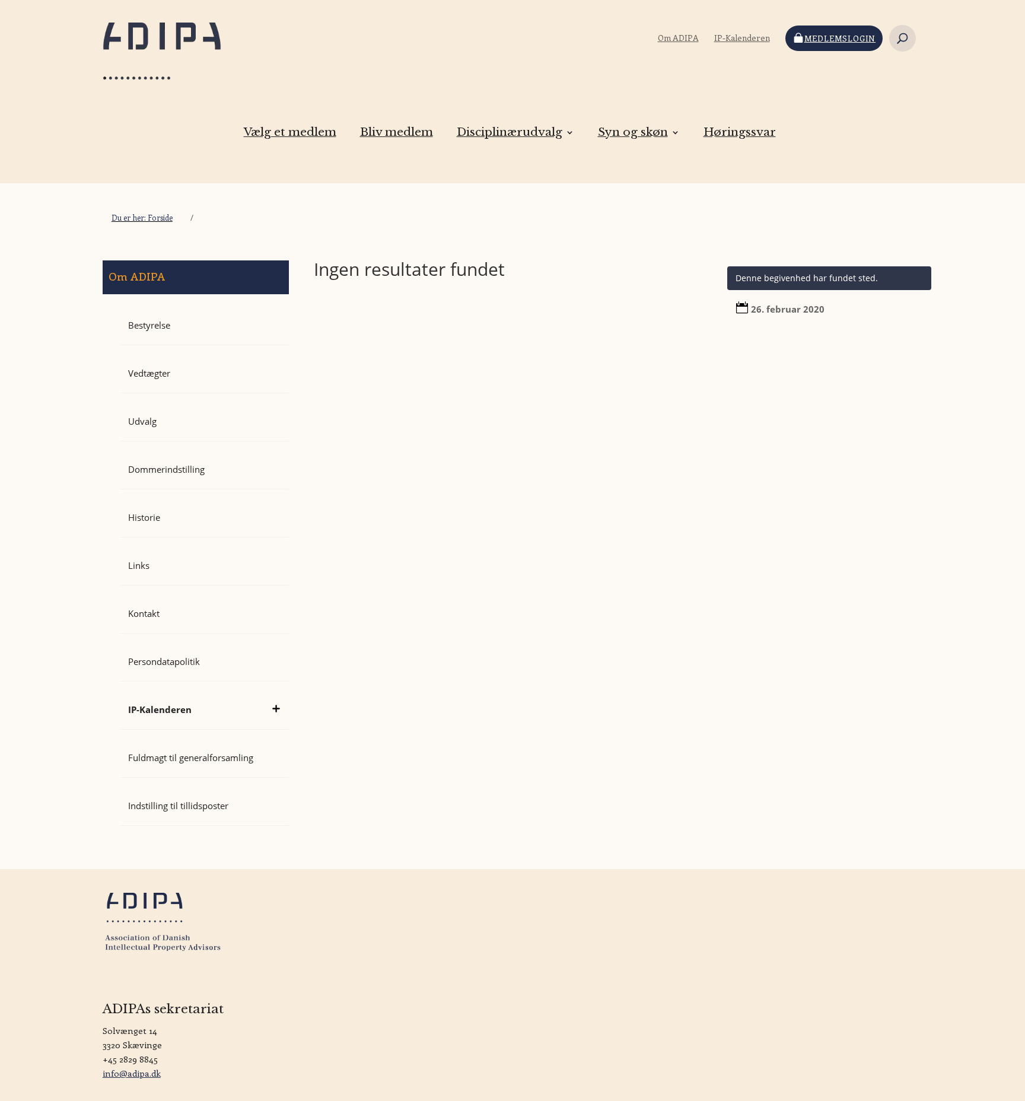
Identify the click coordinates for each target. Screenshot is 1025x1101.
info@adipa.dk (132, 1073)
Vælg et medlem (290, 132)
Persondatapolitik (164, 661)
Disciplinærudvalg (509, 132)
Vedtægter (149, 373)
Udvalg (142, 421)
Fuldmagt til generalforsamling (190, 757)
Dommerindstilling (166, 469)
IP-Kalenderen (742, 38)
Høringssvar (740, 132)
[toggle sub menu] (276, 703)
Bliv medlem (396, 132)
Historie (144, 517)
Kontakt (144, 613)
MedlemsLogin (840, 38)
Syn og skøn (633, 132)
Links (138, 565)
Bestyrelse (149, 325)
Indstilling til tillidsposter (178, 806)
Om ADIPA (678, 38)
